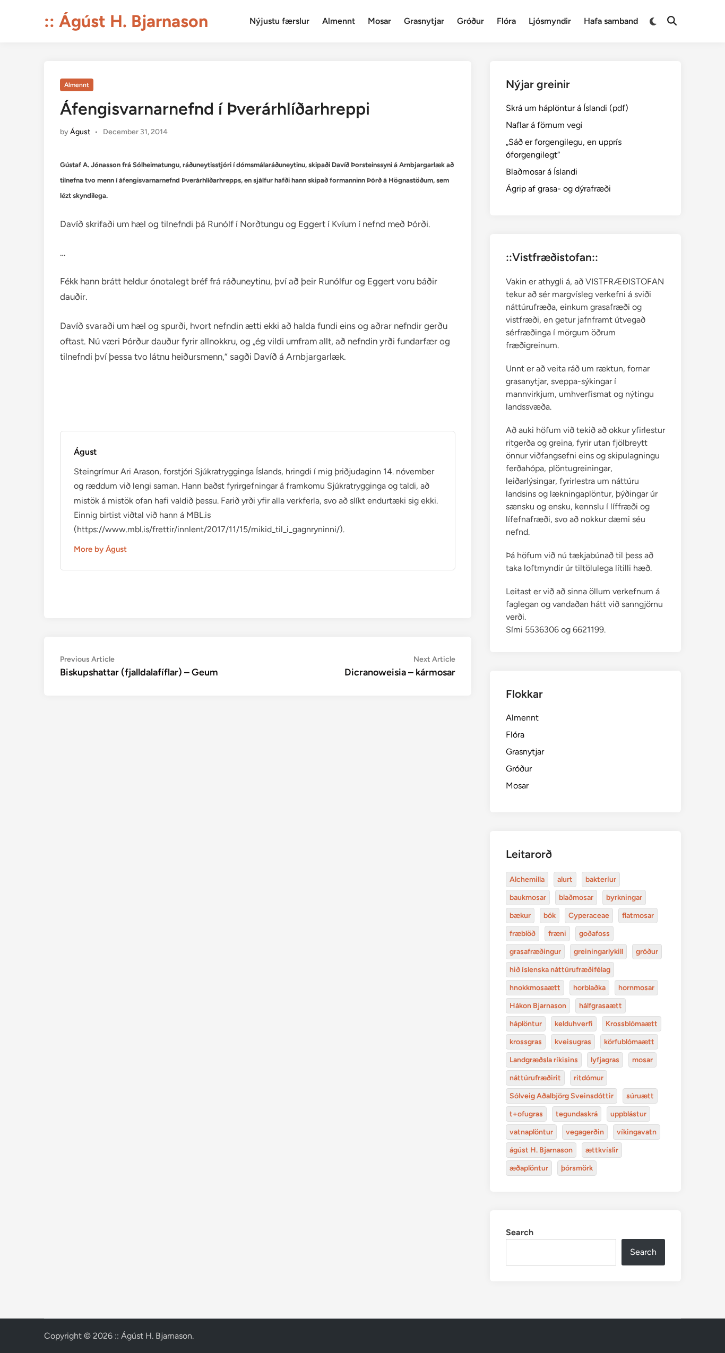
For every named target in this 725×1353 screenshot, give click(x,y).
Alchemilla (527, 879)
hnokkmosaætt (535, 987)
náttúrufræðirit (535, 1077)
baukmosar (528, 897)
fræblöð (523, 933)
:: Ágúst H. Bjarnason (126, 21)
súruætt (640, 1095)
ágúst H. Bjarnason (541, 1150)
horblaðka (589, 987)
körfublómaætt (629, 1041)
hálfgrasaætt (600, 1005)
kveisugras (573, 1041)
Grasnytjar (424, 21)
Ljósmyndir (550, 21)
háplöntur (526, 1023)
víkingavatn (637, 1132)
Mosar (379, 21)
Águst (80, 131)
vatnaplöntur (531, 1132)
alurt (565, 879)
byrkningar (624, 897)
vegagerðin (585, 1132)
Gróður (470, 21)
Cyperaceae (588, 915)
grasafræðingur (535, 951)
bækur (520, 915)
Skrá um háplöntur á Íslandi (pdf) (567, 108)
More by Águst (100, 549)
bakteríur (600, 879)
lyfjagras (605, 1059)
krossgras (526, 1041)
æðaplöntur (529, 1168)
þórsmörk (577, 1168)
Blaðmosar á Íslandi (541, 172)
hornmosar (636, 987)
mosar (642, 1059)
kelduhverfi (574, 1023)
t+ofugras (526, 1113)
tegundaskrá (577, 1113)
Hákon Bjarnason (538, 1005)
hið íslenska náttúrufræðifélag (560, 969)
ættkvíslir (601, 1150)
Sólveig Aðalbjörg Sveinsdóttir (562, 1095)
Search (519, 1232)
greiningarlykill (598, 951)
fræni (557, 933)
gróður (647, 951)
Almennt (338, 21)
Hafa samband (611, 21)
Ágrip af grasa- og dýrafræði (558, 189)
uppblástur (628, 1113)
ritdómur (588, 1077)
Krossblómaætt (632, 1023)
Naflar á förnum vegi (544, 125)
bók (549, 915)
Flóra (506, 21)
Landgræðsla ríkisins (544, 1059)
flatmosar (638, 915)
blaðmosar (576, 897)
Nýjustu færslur (279, 21)
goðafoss (594, 933)
